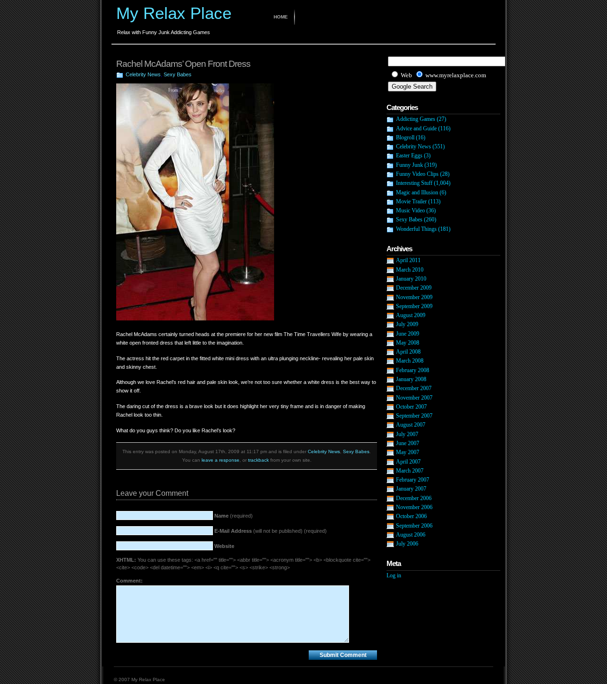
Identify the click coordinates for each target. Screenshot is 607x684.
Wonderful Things (416, 229)
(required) (233, 516)
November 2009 (414, 297)
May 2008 (407, 342)
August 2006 (410, 534)
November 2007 (414, 397)
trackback (258, 460)
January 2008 (411, 379)
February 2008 (412, 370)
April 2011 (408, 260)
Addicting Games (415, 119)
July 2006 (407, 543)
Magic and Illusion (417, 192)
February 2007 (412, 479)
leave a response (220, 460)
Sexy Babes (178, 74)
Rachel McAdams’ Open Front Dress (183, 64)
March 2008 (409, 360)
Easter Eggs (409, 155)
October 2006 (411, 516)
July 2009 (407, 324)
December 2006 (414, 498)
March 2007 (409, 470)
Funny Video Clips (417, 174)
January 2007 (411, 488)
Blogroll (405, 137)
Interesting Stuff (414, 183)
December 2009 (414, 287)
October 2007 (411, 406)
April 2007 (408, 461)
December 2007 (414, 388)
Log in (393, 575)
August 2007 (410, 424)
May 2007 (407, 452)
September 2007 (414, 415)
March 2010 (409, 269)
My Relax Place (173, 13)
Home (281, 16)
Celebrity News (143, 74)
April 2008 (408, 351)
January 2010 (411, 278)
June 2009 (407, 333)
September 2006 (414, 525)
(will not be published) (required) (270, 531)
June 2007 (407, 443)
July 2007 (407, 434)
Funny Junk (409, 165)
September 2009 (414, 306)
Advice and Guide (416, 128)
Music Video (410, 210)
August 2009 (410, 315)
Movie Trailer (411, 201)
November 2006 (414, 507)
